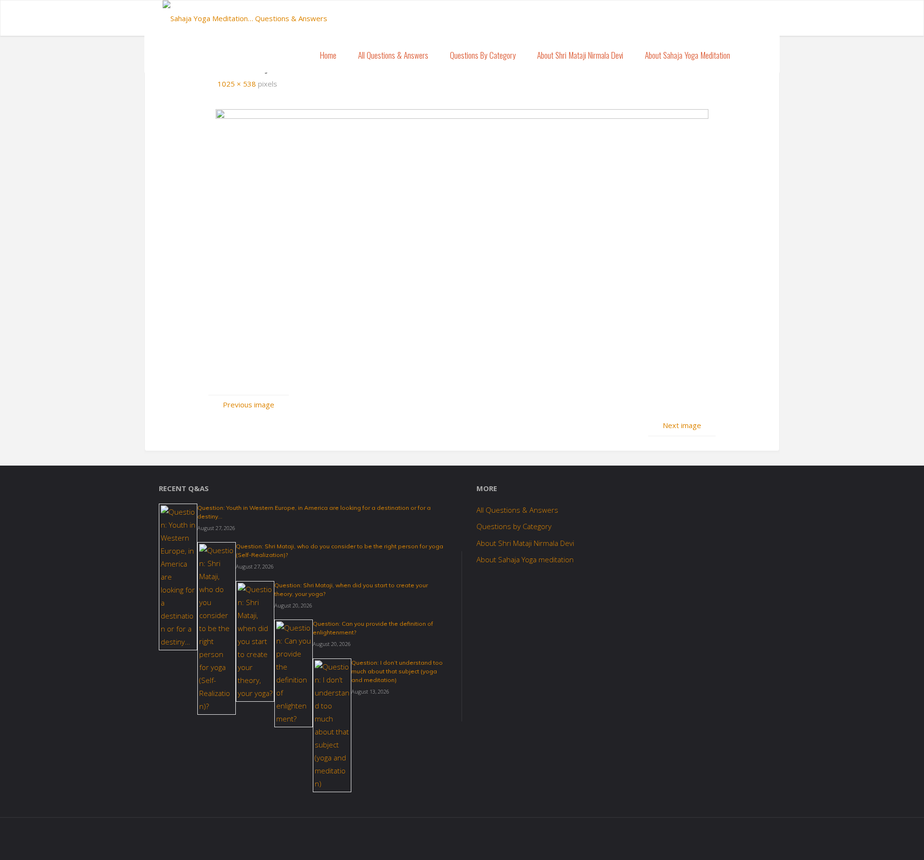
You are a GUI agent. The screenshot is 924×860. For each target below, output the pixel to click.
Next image (682, 425)
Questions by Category (514, 526)
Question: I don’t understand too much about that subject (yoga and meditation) (397, 671)
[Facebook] (739, 19)
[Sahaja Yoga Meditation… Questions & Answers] (245, 14)
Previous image (248, 404)
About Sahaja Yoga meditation (525, 559)
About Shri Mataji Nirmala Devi (525, 543)
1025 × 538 (238, 84)
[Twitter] (754, 19)
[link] (751, 55)
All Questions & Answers (517, 510)
